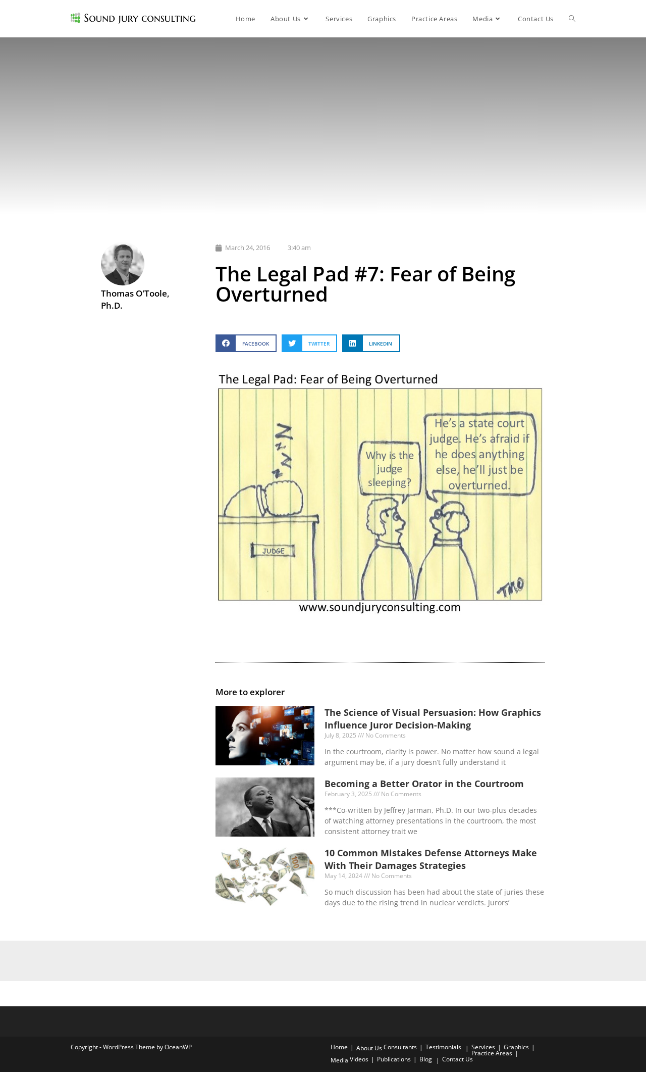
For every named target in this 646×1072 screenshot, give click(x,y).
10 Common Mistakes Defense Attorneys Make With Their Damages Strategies (431, 859)
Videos (359, 1059)
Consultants (400, 1047)
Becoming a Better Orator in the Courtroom (424, 783)
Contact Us (457, 1059)
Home (339, 1047)
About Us (369, 1048)
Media (339, 1060)
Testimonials (443, 1047)
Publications (394, 1059)
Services (483, 1047)
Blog (425, 1059)
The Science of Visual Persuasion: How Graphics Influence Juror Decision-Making (433, 718)
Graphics (516, 1047)
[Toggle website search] (572, 18)
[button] (246, 343)
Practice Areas (491, 1053)
